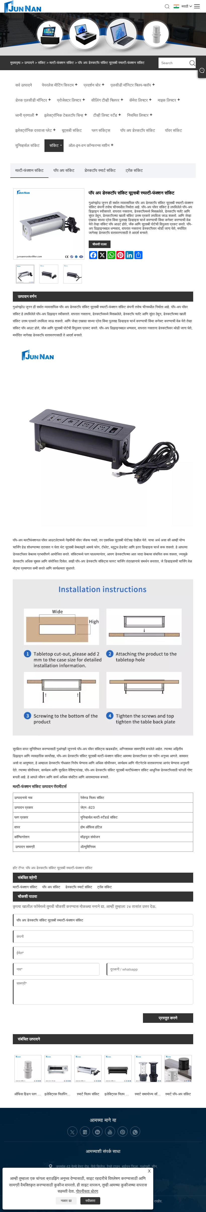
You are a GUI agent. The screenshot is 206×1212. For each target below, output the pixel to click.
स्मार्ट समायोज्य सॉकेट (148, 1094)
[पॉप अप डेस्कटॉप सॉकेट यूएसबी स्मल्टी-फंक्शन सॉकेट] (49, 274)
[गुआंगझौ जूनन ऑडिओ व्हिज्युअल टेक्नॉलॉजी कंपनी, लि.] (22, 12)
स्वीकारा (90, 1201)
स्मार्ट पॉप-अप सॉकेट (178, 1094)
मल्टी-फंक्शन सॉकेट (61, 63)
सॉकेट (41, 63)
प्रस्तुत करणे (168, 1018)
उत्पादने (29, 63)
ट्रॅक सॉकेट (134, 170)
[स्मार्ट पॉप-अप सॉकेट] (178, 1068)
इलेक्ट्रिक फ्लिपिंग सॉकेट (58, 1094)
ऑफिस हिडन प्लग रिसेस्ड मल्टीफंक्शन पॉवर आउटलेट (28, 1094)
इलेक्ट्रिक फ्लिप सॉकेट (119, 1094)
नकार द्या (66, 1201)
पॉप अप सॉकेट (64, 170)
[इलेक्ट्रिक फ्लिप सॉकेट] (118, 1068)
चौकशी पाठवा (99, 244)
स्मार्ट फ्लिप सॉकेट (88, 1094)
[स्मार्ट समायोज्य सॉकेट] (148, 1068)
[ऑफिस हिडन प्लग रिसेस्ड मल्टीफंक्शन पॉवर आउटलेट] (28, 1068)
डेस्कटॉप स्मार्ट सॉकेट (100, 170)
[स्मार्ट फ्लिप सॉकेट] (88, 1068)
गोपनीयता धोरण (87, 1191)
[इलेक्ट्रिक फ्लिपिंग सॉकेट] (58, 1068)
